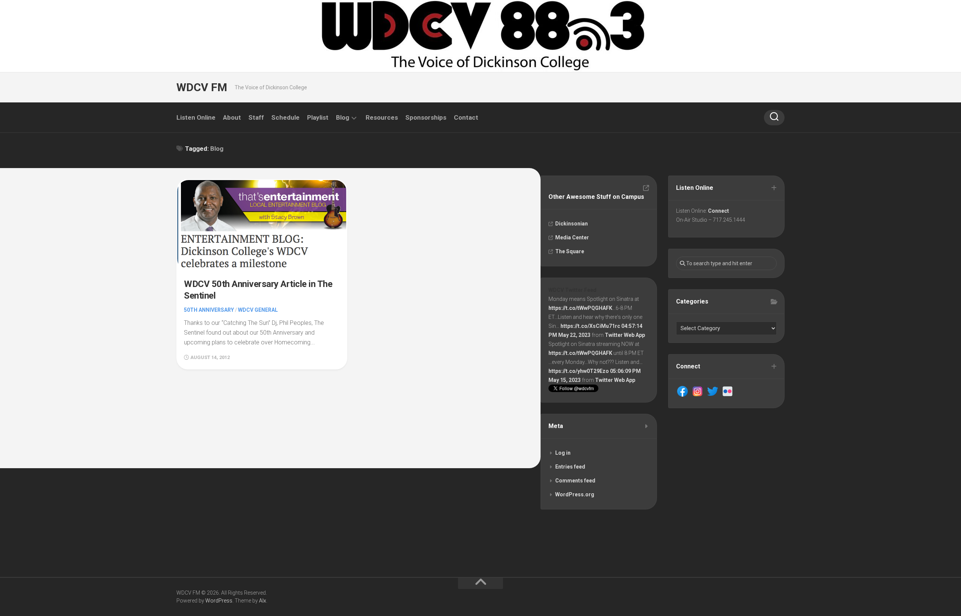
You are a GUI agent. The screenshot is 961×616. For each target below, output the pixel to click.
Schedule (285, 117)
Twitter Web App (625, 335)
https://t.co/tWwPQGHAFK (580, 308)
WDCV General (258, 310)
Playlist (317, 117)
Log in (563, 453)
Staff (256, 117)
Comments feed (575, 481)
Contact (466, 117)
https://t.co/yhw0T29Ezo (578, 371)
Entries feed (570, 467)
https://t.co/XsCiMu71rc (590, 326)
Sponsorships (425, 117)
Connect (718, 211)
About (232, 117)
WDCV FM (201, 87)
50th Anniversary (209, 310)
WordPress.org (574, 494)
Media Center (572, 237)
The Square (569, 251)
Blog (342, 117)
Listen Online (195, 117)
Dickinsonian (571, 224)
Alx (262, 601)
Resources (382, 117)
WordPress (218, 601)
